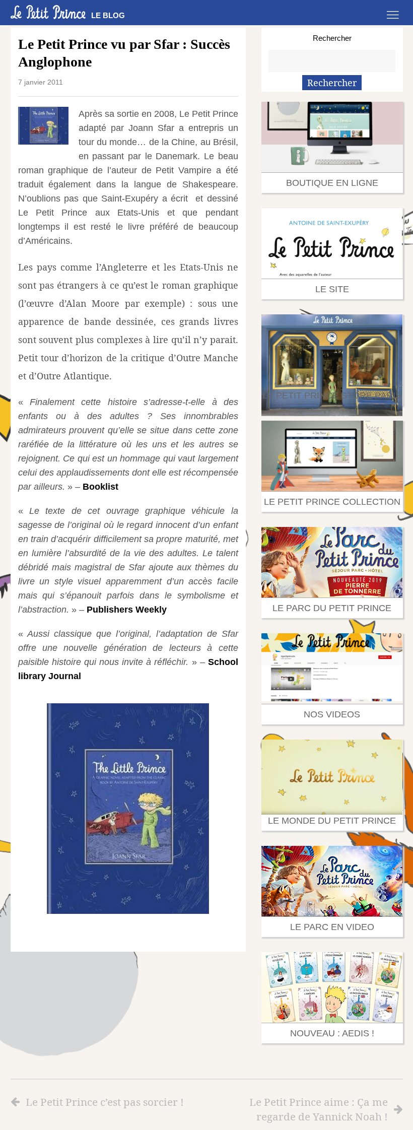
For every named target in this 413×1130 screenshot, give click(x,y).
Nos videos (332, 714)
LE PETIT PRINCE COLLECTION (332, 502)
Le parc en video (332, 927)
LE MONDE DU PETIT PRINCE (332, 821)
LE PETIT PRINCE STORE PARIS (331, 395)
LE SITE (332, 289)
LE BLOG (108, 15)
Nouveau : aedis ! (332, 1033)
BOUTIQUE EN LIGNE (332, 183)
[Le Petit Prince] (48, 12)
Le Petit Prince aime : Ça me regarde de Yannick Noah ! (318, 1109)
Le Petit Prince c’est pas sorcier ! (105, 1102)
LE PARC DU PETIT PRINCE (331, 608)
